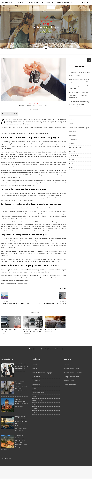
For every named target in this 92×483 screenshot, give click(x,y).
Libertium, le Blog (7, 3)
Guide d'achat (33, 103)
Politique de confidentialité (71, 377)
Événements (72, 135)
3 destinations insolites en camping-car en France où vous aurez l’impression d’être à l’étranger (79, 104)
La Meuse (71, 143)
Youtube (71, 167)
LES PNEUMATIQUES (50, 329)
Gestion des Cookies (70, 384)
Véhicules (71, 159)
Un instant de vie (73, 155)
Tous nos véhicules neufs (71, 369)
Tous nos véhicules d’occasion (73, 373)
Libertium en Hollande (75, 147)
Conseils (71, 124)
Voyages (21, 3)
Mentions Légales (69, 380)
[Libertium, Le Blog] (46, 21)
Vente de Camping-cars (65, 3)
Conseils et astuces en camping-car (40, 3)
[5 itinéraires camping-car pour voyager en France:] (4, 295)
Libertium (67, 365)
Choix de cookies (6, 458)
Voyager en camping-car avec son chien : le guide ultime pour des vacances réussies (78, 95)
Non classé (72, 151)
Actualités (71, 120)
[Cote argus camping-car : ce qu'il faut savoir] (62, 295)
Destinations (72, 132)
